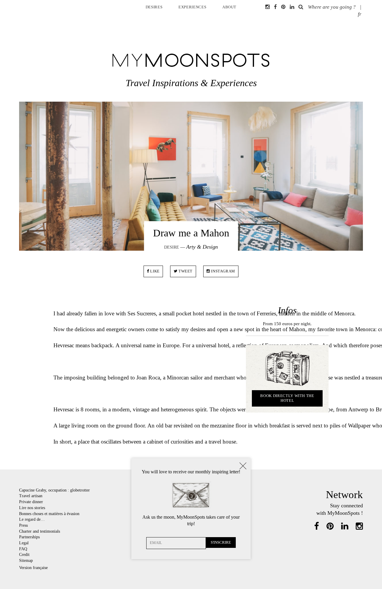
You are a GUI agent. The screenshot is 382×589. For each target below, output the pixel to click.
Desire (171, 247)
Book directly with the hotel (287, 398)
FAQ (23, 548)
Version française (33, 567)
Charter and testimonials (39, 531)
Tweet (184, 271)
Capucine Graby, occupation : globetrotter (54, 490)
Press (23, 525)
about (229, 7)
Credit (24, 554)
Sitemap (26, 560)
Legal (24, 542)
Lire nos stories (32, 507)
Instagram (222, 271)
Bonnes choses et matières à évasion (49, 513)
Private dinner (31, 501)
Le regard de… (32, 519)
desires (154, 7)
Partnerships (29, 536)
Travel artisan (30, 495)
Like (154, 271)
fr (359, 14)
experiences (192, 7)
